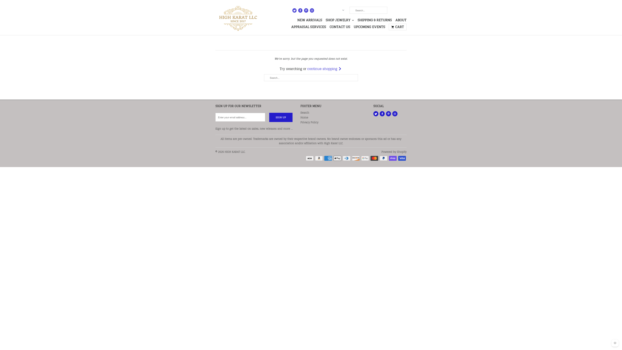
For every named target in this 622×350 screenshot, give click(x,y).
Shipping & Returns (375, 21)
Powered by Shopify (394, 152)
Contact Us (340, 27)
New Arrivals (309, 21)
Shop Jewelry (338, 21)
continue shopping (322, 69)
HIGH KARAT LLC (235, 152)
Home (304, 117)
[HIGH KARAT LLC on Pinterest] (306, 10)
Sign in (324, 11)
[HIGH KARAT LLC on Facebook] (300, 10)
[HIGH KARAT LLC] (238, 17)
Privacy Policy (309, 122)
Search (304, 112)
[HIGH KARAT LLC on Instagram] (312, 10)
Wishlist (399, 11)
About (401, 21)
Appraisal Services (308, 27)
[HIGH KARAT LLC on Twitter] (294, 10)
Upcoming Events (369, 27)
